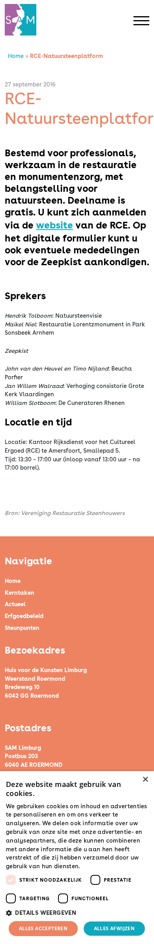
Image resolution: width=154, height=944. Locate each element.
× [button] (145, 780)
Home (16, 55)
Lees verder (95, 866)
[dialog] (77, 857)
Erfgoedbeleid (24, 615)
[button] (77, 913)
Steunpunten (22, 627)
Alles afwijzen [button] (114, 928)
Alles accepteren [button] (43, 928)
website (54, 225)
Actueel (15, 604)
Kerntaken (19, 592)
